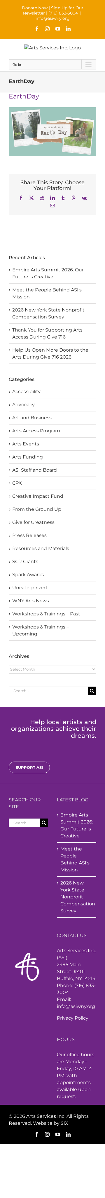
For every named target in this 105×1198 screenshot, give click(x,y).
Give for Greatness (33, 522)
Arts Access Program (36, 431)
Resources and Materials (40, 548)
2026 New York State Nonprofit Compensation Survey (76, 897)
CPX (17, 483)
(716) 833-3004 (63, 13)
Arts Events (25, 444)
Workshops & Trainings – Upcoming (40, 630)
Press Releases (29, 535)
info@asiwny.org (53, 18)
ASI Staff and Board (34, 470)
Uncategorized (29, 587)
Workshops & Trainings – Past (46, 614)
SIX (64, 1123)
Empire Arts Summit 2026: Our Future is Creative (76, 825)
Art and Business (32, 417)
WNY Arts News (30, 601)
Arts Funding (27, 457)
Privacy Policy (72, 1018)
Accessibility (26, 391)
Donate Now (35, 7)
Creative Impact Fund (37, 496)
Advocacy (23, 404)
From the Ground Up (36, 509)
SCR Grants (25, 561)
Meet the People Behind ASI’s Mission (75, 859)
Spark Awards (28, 574)
